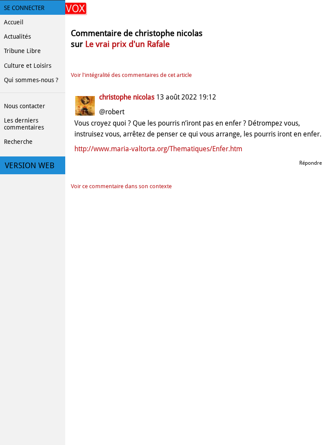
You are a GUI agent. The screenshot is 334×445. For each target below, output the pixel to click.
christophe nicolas (126, 97)
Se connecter (24, 7)
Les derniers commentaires (24, 124)
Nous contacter (24, 106)
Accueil (13, 22)
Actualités (17, 36)
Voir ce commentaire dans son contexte (121, 186)
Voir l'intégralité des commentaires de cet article (131, 75)
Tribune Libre (22, 50)
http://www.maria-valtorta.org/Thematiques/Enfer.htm (158, 149)
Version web (29, 165)
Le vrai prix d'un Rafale (127, 44)
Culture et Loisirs (27, 65)
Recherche (18, 141)
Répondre (310, 163)
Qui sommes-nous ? (31, 79)
